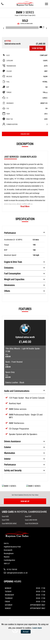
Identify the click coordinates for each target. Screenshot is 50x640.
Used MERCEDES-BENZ (9, 523)
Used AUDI (5, 516)
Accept (25, 631)
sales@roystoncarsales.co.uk (16, 572)
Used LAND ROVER (31, 520)
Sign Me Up (25, 501)
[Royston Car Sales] (25, 3)
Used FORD (5, 520)
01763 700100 (11, 569)
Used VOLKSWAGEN (31, 523)
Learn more (37, 627)
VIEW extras (37, 48)
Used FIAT (28, 516)
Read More (25, 206)
